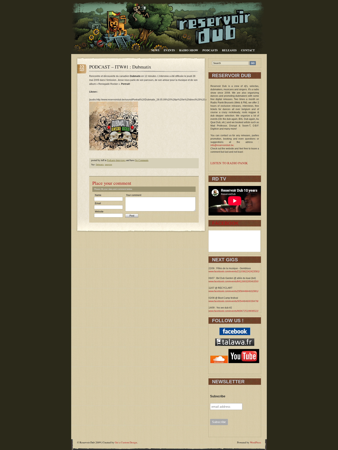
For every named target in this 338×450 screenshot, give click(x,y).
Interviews (121, 160)
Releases (229, 50)
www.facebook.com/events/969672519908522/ (233, 311)
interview (108, 164)
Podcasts (210, 50)
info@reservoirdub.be (222, 145)
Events (169, 50)
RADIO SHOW (188, 50)
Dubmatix (100, 164)
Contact (248, 50)
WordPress (255, 442)
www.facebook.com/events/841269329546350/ (233, 281)
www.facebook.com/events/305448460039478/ (233, 301)
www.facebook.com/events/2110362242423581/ (234, 271)
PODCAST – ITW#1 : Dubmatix (120, 67)
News (155, 50)
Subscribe (217, 396)
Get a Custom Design (126, 442)
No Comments (141, 160)
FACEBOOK (225, 223)
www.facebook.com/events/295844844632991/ (233, 291)
